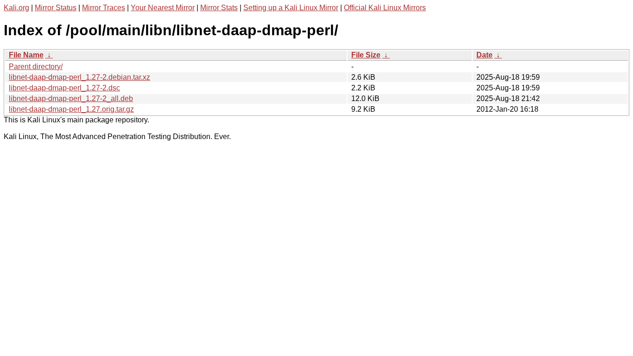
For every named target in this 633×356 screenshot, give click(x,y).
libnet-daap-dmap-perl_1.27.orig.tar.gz (71, 109)
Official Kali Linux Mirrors (385, 8)
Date (484, 55)
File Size (365, 55)
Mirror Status (55, 8)
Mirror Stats (219, 8)
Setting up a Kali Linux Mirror (290, 8)
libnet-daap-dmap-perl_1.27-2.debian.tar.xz (79, 77)
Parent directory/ (36, 66)
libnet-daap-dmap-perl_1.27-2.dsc (64, 88)
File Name (26, 55)
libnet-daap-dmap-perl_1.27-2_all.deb (71, 98)
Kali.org (16, 8)
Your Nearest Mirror (163, 8)
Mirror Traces (103, 8)
